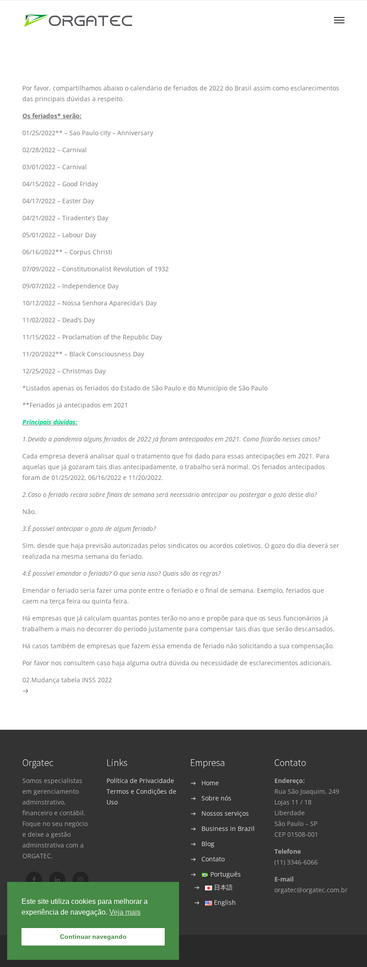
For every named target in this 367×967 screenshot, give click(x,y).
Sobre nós (216, 798)
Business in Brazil (228, 828)
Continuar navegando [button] (93, 936)
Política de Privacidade (140, 780)
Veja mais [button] (125, 912)
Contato (213, 859)
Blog (207, 843)
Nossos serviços (225, 813)
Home (210, 783)
